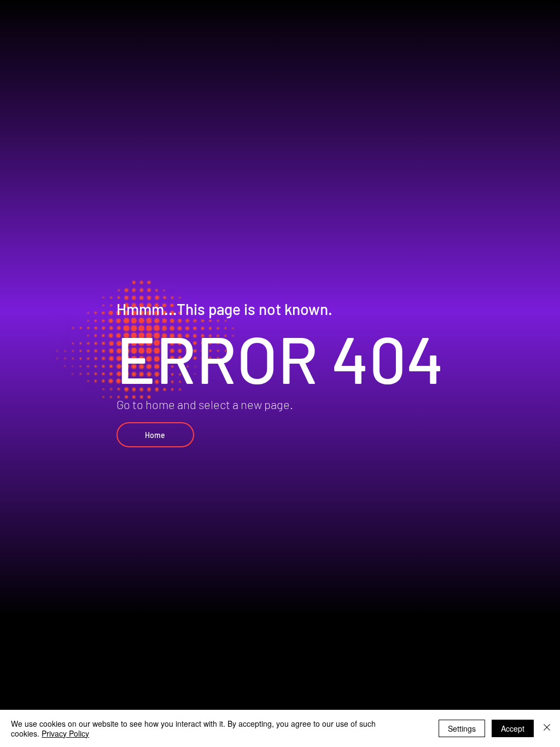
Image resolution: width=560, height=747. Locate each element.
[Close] (546, 728)
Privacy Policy (65, 733)
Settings (462, 728)
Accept (512, 728)
